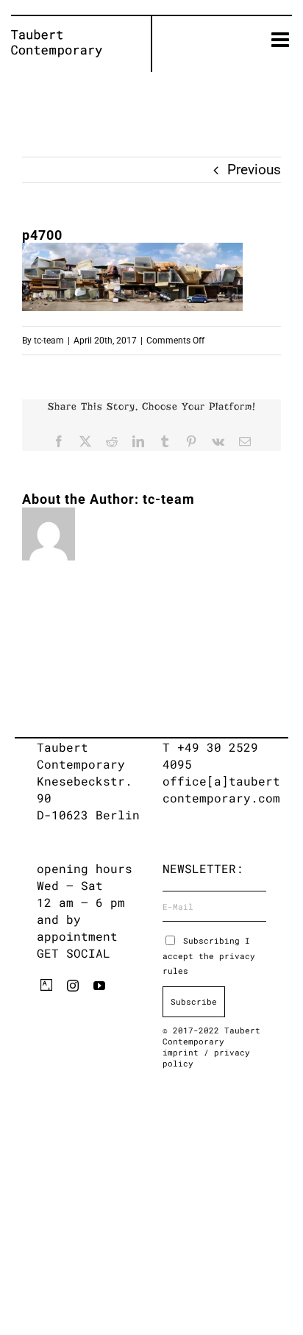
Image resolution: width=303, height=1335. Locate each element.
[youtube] (99, 986)
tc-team (49, 340)
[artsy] (46, 985)
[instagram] (73, 986)
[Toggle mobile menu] (281, 39)
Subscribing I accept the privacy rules (209, 955)
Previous (254, 169)
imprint (183, 1052)
